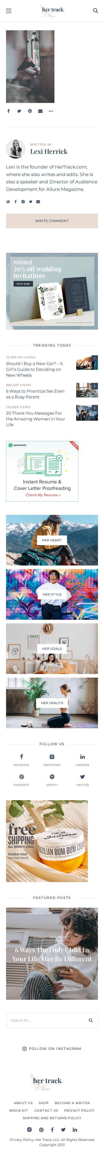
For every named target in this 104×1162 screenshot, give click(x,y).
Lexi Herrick (48, 151)
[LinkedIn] (75, 1129)
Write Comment (52, 221)
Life (84, 932)
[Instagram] (23, 201)
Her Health (66, 932)
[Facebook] (8, 111)
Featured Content (34, 932)
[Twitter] (19, 111)
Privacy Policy (22, 1140)
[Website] (8, 201)
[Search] (90, 1020)
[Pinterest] (30, 111)
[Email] (40, 111)
